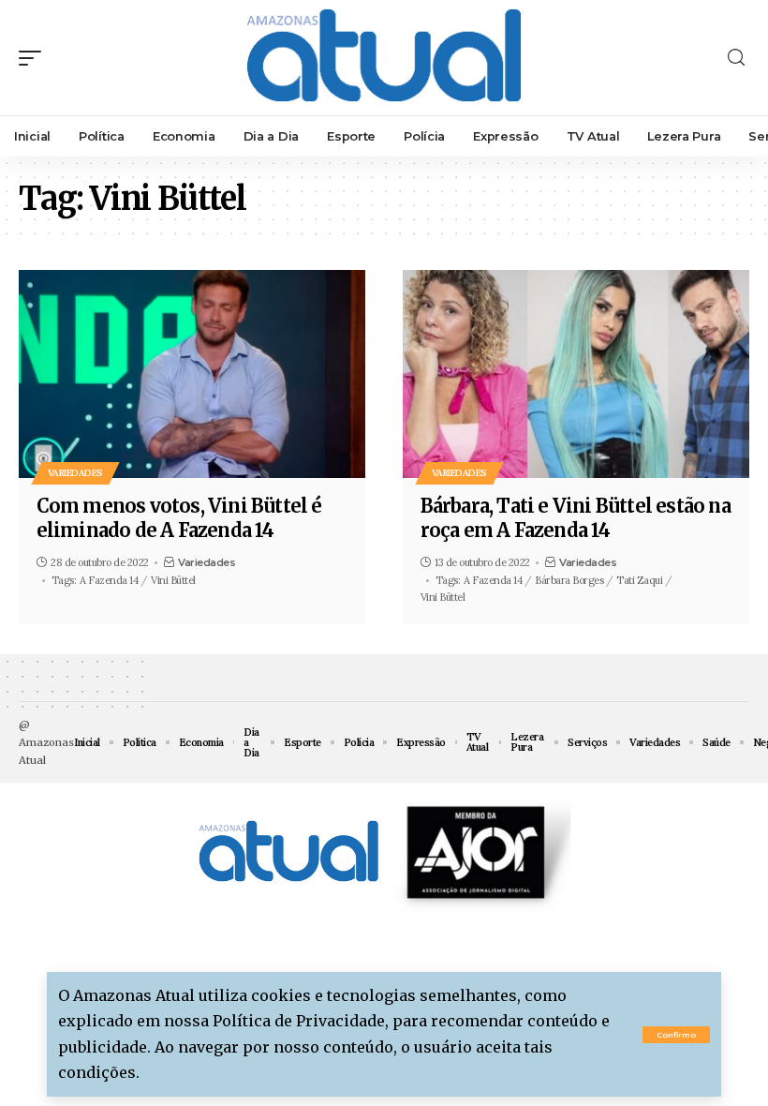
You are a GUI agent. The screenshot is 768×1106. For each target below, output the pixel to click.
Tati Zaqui (639, 580)
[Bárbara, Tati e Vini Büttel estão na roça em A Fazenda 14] (576, 374)
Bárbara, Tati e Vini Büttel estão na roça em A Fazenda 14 (576, 518)
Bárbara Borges (569, 580)
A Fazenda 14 (109, 580)
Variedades (75, 473)
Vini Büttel (173, 580)
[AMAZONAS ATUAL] (384, 57)
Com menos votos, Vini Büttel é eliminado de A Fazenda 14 (179, 518)
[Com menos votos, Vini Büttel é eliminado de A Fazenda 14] (192, 374)
